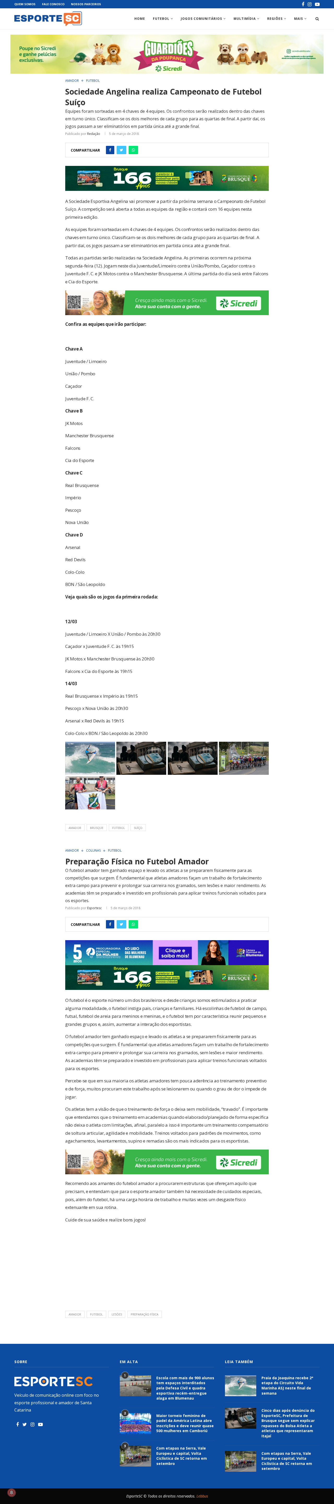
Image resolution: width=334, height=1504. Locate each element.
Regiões (275, 18)
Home (139, 18)
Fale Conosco (53, 4)
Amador (72, 81)
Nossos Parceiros (86, 4)
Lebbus (202, 1496)
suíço (138, 828)
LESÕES (117, 1314)
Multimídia (245, 18)
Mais (298, 18)
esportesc (94, 908)
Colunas (93, 850)
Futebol (161, 18)
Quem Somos (24, 4)
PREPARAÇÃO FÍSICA (144, 1314)
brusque (96, 828)
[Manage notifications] (11, 1492)
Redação (93, 134)
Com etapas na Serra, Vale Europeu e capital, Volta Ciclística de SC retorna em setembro (181, 1456)
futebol (118, 828)
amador (75, 828)
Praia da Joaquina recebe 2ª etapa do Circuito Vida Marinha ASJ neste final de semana (287, 1385)
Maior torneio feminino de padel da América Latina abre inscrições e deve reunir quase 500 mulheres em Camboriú (185, 1423)
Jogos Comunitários (201, 18)
